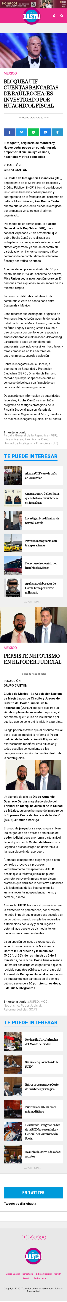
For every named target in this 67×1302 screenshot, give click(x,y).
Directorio (28, 1273)
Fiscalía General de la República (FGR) (30, 435)
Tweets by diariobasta (20, 1203)
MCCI (44, 1001)
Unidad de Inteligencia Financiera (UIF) (31, 443)
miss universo (13, 439)
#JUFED (33, 1001)
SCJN (33, 1009)
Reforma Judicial (15, 1009)
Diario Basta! (13, 1273)
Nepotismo (11, 1005)
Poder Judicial (31, 1005)
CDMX (57, 1273)
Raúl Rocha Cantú (37, 439)
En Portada (40, 1278)
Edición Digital (44, 1273)
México (27, 1278)
